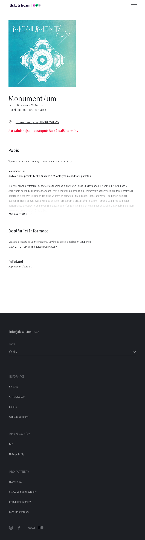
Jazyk (12, 343)
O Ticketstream (17, 396)
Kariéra (13, 406)
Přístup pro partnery (20, 501)
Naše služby (15, 481)
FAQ (11, 444)
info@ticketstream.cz (24, 332)
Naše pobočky (17, 454)
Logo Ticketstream (19, 511)
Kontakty (13, 386)
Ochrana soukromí (18, 416)
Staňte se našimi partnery (23, 491)
